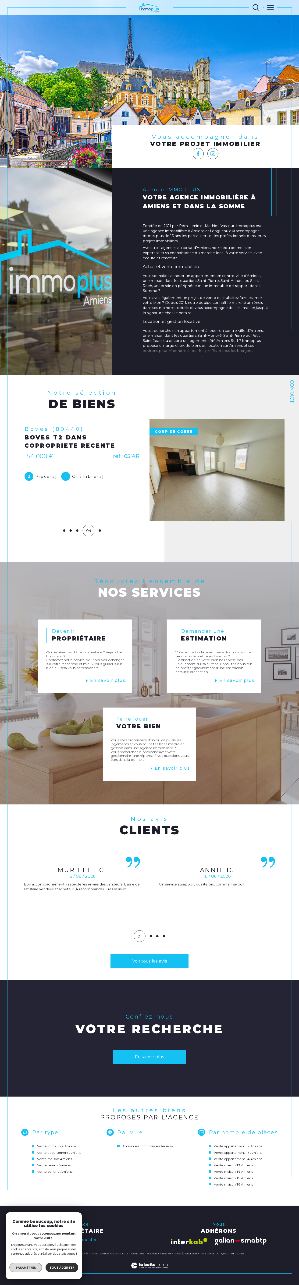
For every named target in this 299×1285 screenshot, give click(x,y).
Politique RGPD (224, 1253)
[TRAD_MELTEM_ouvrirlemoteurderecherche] (256, 7)
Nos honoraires (156, 1253)
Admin (195, 1253)
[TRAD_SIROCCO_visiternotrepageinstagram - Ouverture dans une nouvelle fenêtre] (212, 153)
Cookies (239, 1254)
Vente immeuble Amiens (56, 1146)
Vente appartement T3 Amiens (238, 1152)
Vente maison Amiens (54, 1159)
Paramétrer (26, 1267)
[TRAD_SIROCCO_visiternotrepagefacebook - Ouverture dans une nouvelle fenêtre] (198, 153)
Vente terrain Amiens (54, 1165)
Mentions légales (179, 1253)
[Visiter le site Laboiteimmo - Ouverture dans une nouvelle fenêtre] (149, 1270)
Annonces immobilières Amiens (147, 1146)
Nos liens (207, 1253)
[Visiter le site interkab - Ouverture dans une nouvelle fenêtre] (189, 1241)
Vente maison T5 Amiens (233, 1178)
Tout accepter (62, 1267)
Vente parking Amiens (54, 1171)
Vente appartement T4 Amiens (238, 1159)
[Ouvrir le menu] (271, 7)
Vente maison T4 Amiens (233, 1171)
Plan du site (137, 1253)
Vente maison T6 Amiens (233, 1184)
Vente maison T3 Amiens (233, 1165)
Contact (292, 391)
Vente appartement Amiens (59, 1152)
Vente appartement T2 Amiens (238, 1146)
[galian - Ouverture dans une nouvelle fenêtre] (241, 1241)
